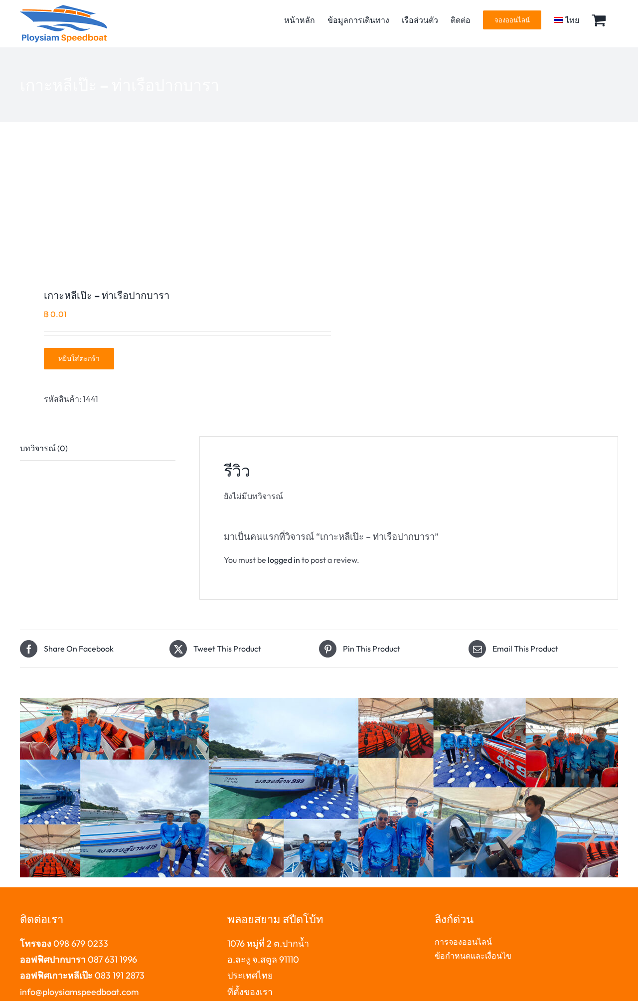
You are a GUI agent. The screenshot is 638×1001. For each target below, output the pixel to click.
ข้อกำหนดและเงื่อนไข (473, 956)
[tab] (97, 448)
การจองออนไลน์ (463, 942)
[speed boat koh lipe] (163, 208)
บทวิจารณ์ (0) (44, 448)
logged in (284, 560)
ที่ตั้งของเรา (250, 992)
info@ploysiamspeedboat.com (79, 992)
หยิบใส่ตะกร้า (79, 358)
